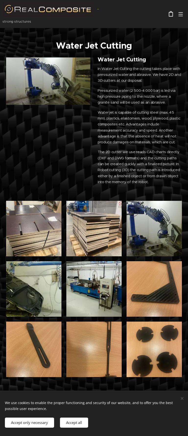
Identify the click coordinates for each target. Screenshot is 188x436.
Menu (181, 14)
